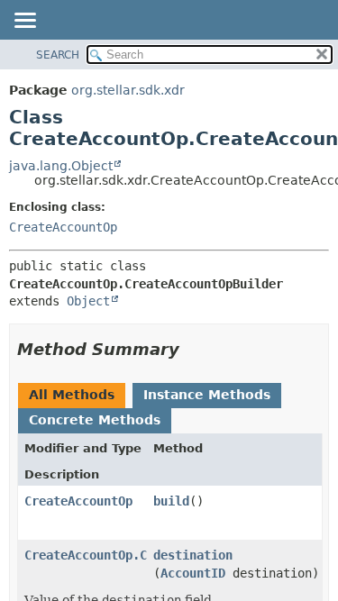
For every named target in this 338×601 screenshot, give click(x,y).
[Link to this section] (192, 349)
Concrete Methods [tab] (94, 420)
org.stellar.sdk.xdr (128, 90)
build (171, 501)
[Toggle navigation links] (24, 21)
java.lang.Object (61, 166)
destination (193, 555)
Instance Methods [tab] (206, 394)
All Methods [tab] (71, 394)
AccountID (192, 573)
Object (88, 301)
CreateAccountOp (63, 227)
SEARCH (57, 55)
